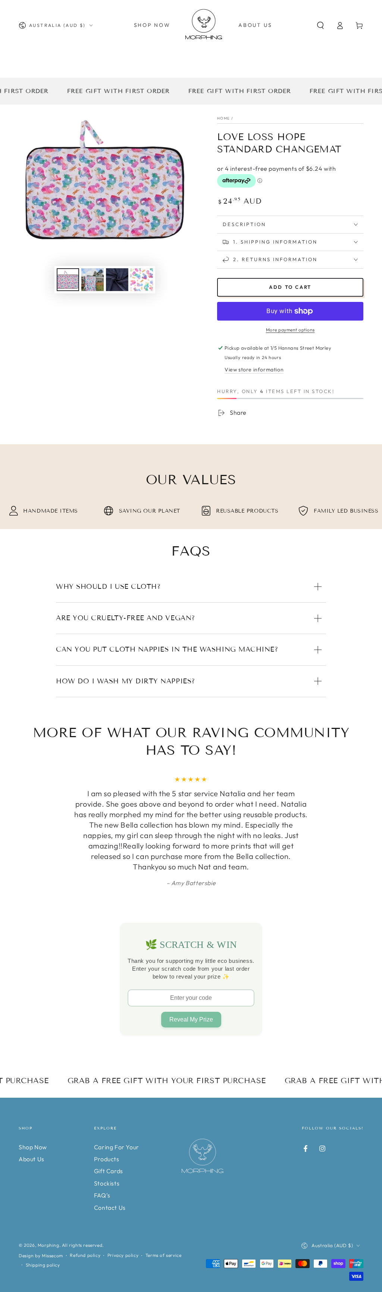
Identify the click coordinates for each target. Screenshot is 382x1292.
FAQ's (102, 1195)
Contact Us (110, 1207)
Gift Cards (108, 1171)
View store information (254, 369)
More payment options (290, 330)
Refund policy (85, 1255)
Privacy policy (122, 1255)
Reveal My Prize (191, 1019)
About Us (31, 1159)
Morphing (48, 1245)
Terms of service (163, 1255)
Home (223, 118)
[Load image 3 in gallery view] (117, 279)
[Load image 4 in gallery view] (142, 279)
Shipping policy (43, 1265)
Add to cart (290, 287)
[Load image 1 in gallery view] (68, 279)
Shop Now (33, 1147)
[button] (320, 25)
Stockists (106, 1183)
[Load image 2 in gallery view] (92, 279)
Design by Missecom (41, 1255)
